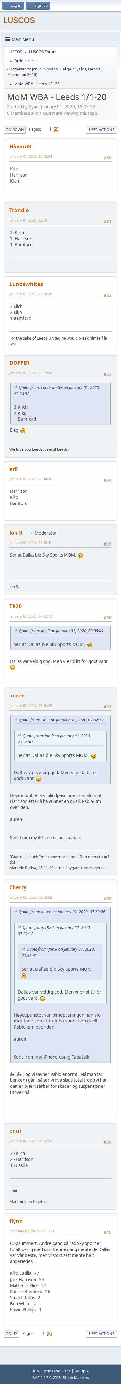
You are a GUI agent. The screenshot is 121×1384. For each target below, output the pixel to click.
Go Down (15, 129)
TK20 (15, 606)
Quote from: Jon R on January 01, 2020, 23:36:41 (61, 630)
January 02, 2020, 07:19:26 (30, 705)
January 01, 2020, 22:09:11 (30, 220)
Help (35, 1370)
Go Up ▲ (82, 1370)
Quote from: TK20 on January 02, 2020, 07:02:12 (61, 720)
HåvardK (20, 146)
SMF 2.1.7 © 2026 (46, 1377)
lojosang (50, 69)
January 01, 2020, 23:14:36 (30, 478)
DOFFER (19, 362)
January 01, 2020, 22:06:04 (30, 156)
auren (17, 695)
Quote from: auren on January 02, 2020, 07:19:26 (62, 911)
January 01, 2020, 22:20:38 (30, 293)
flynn (16, 1221)
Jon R (36, 69)
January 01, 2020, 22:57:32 (30, 372)
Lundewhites (26, 283)
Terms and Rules (56, 1370)
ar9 (13, 468)
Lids (82, 69)
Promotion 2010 (21, 74)
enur (15, 1130)
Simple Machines (76, 1377)
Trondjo (19, 210)
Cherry (17, 887)
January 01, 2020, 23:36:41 (30, 542)
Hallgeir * (68, 69)
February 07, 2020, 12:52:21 (31, 1230)
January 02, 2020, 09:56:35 (30, 1140)
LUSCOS (19, 20)
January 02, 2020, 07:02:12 (30, 616)
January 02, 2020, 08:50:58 (30, 897)
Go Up (11, 1333)
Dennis (94, 69)
